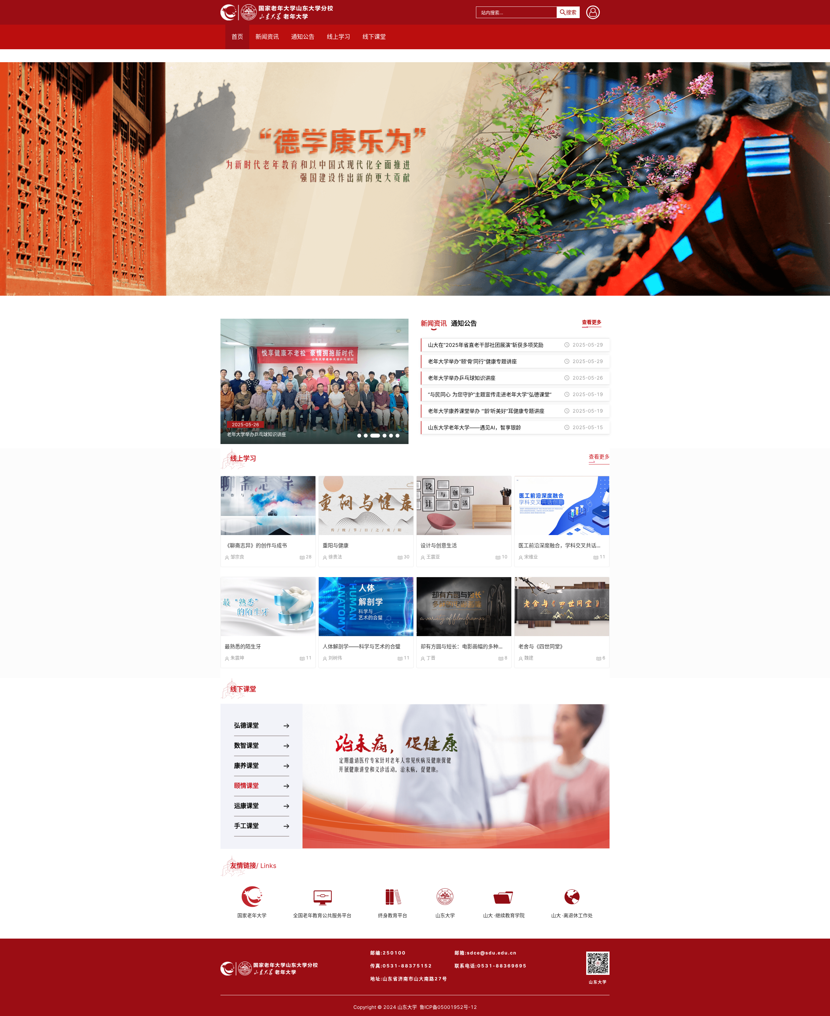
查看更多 (599, 456)
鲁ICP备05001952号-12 (448, 1007)
